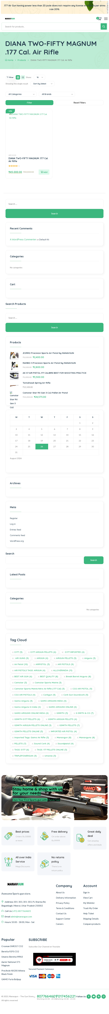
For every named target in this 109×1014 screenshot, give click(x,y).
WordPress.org (17, 541)
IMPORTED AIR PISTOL (64, 731)
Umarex (50, 755)
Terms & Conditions (65, 908)
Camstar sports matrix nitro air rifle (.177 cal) (39, 688)
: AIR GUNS (21, 658)
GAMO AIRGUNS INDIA (53, 701)
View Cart (88, 897)
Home (10, 60)
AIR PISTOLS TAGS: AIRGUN (29, 670)
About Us (60, 892)
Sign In (86, 892)
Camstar (20, 682)
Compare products (91, 924)
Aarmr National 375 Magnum (10, 964)
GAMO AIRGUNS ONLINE (63, 707)
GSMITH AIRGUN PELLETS (62, 719)
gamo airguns (23, 701)
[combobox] (39, 77)
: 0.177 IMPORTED (74, 652)
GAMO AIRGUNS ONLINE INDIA (31, 713)
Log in (13, 524)
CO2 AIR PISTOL (82, 688)
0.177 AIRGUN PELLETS (43, 652)
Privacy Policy (63, 903)
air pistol (21, 664)
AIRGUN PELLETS (66, 658)
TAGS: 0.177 (21, 749)
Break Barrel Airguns (78, 676)
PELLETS (20, 743)
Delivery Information (66, 897)
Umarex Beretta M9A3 (12, 956)
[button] (44, 172)
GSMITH (62, 713)
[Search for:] (54, 203)
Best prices (22, 831)
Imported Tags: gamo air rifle (31, 737)
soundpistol (66, 743)
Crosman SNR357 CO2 (12, 946)
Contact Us (61, 913)
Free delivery (59, 831)
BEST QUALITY (49, 676)
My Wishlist (89, 903)
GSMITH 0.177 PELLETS (27, 719)
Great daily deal (94, 834)
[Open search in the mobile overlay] (54, 26)
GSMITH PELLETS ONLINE (28, 731)
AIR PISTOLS (66, 664)
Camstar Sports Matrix (48, 682)
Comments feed (17, 535)
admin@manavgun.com (21, 916)
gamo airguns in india (27, 707)
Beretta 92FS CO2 (10, 951)
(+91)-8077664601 (21, 911)
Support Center (63, 918)
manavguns (87, 737)
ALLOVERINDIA (62, 670)
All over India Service (23, 859)
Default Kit (44, 239)
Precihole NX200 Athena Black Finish (13, 972)
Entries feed (15, 529)
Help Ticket (88, 913)
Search (10, 553)
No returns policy (58, 859)
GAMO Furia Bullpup (11, 979)
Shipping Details (91, 918)
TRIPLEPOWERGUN (25, 755)
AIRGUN (42, 658)
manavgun (64, 737)
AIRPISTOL (43, 664)
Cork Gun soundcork (75, 694)
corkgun (49, 694)
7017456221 (66, 996)
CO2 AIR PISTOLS (24, 694)
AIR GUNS (12, 155)
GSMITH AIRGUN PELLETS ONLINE (32, 725)
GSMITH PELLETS (69, 725)
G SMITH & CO (85, 713)
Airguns (90, 658)
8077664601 (47, 996)
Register (14, 518)
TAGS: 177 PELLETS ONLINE (52, 749)
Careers (59, 924)
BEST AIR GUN (23, 676)
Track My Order (90, 908)
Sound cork (42, 743)
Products (22, 60)
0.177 (18, 652)
